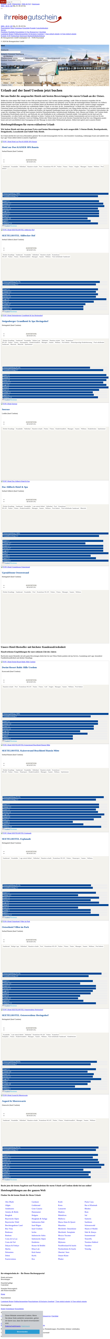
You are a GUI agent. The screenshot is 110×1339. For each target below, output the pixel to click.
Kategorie (4, 54)
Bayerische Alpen (12, 1219)
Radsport (28, 83)
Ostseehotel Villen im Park (15, 927)
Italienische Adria (38, 1235)
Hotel (12, 28)
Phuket (60, 1259)
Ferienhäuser (10, 1309)
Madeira (61, 1212)
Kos (33, 1259)
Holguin (35, 1215)
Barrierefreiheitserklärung (36, 36)
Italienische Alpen (39, 1239)
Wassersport (38, 83)
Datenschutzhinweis (13, 1326)
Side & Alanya (90, 1232)
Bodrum (8, 1235)
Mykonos (61, 1242)
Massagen (13, 75)
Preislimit (4, 60)
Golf (12, 83)
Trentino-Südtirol (91, 1242)
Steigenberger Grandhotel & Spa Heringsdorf (25, 321)
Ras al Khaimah (91, 1205)
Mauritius (62, 1225)
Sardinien (88, 1222)
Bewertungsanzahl (53, 58)
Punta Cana (89, 1202)
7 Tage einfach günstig (52, 34)
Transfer (39, 60)
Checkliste (42, 32)
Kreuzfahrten (19, 32)
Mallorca (61, 1219)
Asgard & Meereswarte (14, 1101)
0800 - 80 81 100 (7, 26)
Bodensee (9, 1232)
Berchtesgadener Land (14, 1225)
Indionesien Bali (38, 1222)
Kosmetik (23, 75)
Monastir (61, 1239)
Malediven (62, 1215)
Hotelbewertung (6, 58)
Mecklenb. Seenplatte (66, 1232)
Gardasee (35, 1202)
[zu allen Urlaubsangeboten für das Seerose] (9, 404)
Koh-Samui (36, 1252)
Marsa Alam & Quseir (66, 1222)
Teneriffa (88, 1239)
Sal (86, 1215)
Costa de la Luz (11, 1239)
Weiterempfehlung (31, 58)
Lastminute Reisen (7, 34)
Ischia (34, 1232)
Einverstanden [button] (22, 1332)
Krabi (60, 1202)
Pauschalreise (5, 28)
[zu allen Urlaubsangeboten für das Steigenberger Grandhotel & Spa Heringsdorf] (22, 315)
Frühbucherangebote (21, 34)
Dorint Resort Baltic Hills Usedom (19, 667)
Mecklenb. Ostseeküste (67, 1229)
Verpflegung (19, 54)
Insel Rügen (36, 1225)
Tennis (5, 83)
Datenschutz (16, 4)
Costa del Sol (10, 1242)
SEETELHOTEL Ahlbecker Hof (18, 235)
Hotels (3, 1309)
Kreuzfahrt (26, 28)
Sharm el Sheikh (91, 1229)
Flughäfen (11, 32)
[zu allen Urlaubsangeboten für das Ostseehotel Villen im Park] (15, 921)
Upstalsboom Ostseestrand (15, 572)
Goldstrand (36, 1205)
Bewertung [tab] (31, 162)
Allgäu (7, 1205)
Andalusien (9, 1209)
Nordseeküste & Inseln (67, 1249)
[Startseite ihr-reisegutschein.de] (33, 24)
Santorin (88, 1219)
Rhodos (88, 1209)
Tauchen (48, 83)
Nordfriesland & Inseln (67, 1245)
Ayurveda (33, 75)
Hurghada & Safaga (39, 1219)
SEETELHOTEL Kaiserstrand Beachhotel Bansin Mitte (30, 750)
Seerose (6, 409)
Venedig (88, 1249)
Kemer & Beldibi (38, 1245)
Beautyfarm (43, 75)
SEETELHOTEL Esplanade (16, 839)
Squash (19, 83)
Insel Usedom (37, 1229)
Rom (86, 1212)
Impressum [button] (25, 1326)
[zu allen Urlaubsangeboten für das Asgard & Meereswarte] (14, 1095)
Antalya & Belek (11, 1212)
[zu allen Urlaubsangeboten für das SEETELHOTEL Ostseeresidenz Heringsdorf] (22, 1010)
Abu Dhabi (9, 1202)
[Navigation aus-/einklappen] (2, 8)
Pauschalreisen (33, 1301)
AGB (9, 4)
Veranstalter (12, 60)
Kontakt (3, 4)
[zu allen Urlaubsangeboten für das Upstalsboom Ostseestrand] (15, 567)
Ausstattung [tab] (31, 160)
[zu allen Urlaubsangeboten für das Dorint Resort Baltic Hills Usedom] (18, 662)
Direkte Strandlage (25, 68)
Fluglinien (4, 32)
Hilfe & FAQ (26, 4)
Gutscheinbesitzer (42, 28)
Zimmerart (11, 54)
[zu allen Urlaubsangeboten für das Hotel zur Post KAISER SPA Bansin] (19, 142)
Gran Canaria (37, 1209)
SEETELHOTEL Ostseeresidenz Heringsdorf (25, 1015)
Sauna (5, 75)
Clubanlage (39, 68)
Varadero (88, 1245)
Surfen (72, 83)
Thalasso (53, 75)
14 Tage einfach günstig (68, 34)
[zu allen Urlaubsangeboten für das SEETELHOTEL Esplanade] (16, 833)
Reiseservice (34, 32)
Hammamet (36, 1212)
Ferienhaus (18, 28)
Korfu (34, 1255)
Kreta (60, 1205)
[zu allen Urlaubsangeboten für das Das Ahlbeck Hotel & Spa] (15, 481)
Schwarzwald (90, 1225)
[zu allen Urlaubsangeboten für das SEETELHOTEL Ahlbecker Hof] (17, 230)
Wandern (64, 83)
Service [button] (3, 30)
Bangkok (8, 1215)
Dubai (7, 1255)
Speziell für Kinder (9, 68)
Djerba (7, 1249)
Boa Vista (9, 1229)
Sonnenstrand (90, 1235)
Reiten (56, 83)
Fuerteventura (10, 1259)
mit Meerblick (8, 56)
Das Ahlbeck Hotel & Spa (15, 487)
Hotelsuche (4, 50)
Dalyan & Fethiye (12, 1245)
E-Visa (27, 32)
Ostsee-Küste (63, 1255)
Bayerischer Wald (12, 1222)
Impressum (36, 4)
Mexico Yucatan (64, 1235)
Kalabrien (35, 1242)
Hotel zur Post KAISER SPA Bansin (20, 147)
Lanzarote (62, 1209)
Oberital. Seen (63, 1252)
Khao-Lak (36, 1249)
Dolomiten (9, 1252)
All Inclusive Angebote (36, 34)
